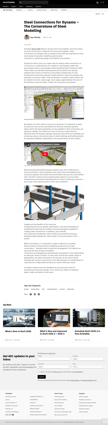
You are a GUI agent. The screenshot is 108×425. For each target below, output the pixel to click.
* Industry (75, 356)
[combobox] (33, 2)
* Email (40, 356)
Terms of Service (87, 380)
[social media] (9, 415)
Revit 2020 (36, 49)
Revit (43, 289)
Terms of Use (56, 372)
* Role (74, 364)
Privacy (7, 422)
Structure (62, 289)
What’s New (70, 289)
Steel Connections (52, 289)
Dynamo (26, 289)
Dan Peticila (35, 37)
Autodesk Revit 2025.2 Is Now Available (87, 332)
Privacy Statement (78, 372)
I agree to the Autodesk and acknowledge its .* (62, 373)
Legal (62, 422)
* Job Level (41, 364)
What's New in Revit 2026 (18, 331)
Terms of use (57, 422)
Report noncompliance (47, 422)
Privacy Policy (75, 380)
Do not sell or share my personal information (20, 422)
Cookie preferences (36, 422)
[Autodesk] (9, 2)
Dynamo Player (35, 289)
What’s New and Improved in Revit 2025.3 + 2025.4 (53, 332)
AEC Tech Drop (7, 10)
